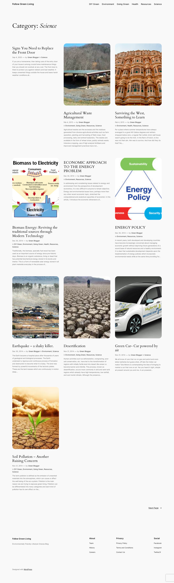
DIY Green (18, 244)
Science (44, 57)
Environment (70, 126)
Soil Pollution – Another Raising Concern (30, 459)
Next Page (155, 508)
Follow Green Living (23, 4)
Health (129, 126)
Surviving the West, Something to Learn (130, 115)
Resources (91, 126)
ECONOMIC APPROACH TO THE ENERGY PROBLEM (85, 167)
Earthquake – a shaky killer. (33, 346)
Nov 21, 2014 (69, 351)
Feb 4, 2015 (68, 122)
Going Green (81, 126)
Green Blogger (33, 57)
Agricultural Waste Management (78, 115)
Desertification (74, 346)
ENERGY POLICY (130, 228)
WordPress (28, 569)
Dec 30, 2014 (17, 241)
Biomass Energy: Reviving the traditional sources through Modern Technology (35, 232)
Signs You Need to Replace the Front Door (33, 50)
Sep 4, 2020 (17, 57)
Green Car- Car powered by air (136, 348)
